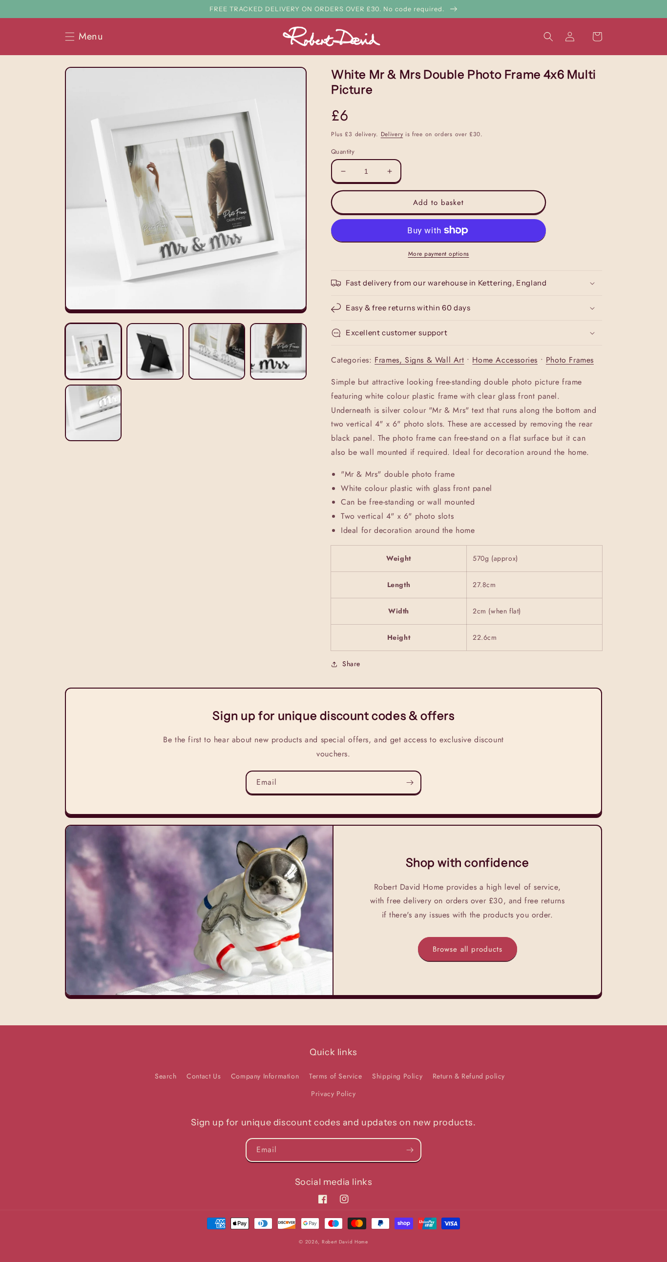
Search (166, 1076)
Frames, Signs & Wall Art (419, 360)
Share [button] (351, 664)
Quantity (342, 151)
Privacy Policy (333, 1094)
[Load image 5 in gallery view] (93, 413)
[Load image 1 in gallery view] (93, 351)
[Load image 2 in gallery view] (154, 351)
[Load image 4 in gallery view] (278, 351)
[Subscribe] (409, 782)
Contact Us (204, 1076)
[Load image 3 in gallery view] (216, 351)
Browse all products (467, 949)
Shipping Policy (397, 1076)
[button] (87, 36)
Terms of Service (335, 1076)
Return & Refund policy (469, 1076)
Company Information (265, 1076)
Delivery (392, 134)
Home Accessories (505, 360)
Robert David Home (345, 1241)
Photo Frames (570, 360)
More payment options (438, 253)
